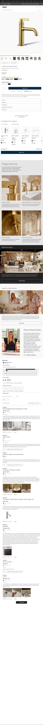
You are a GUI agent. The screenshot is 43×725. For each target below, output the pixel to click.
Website (29, 355)
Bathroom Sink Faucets (8, 10)
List (4, 74)
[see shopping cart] (38, 7)
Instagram (33, 355)
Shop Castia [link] (21, 323)
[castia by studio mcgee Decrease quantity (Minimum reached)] (3, 88)
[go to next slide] (40, 3)
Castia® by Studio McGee (17, 10)
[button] (1, 58)
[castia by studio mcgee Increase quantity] (6, 88)
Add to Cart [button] (24, 88)
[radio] (3, 79)
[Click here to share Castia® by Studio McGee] (40, 10)
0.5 (3, 84)
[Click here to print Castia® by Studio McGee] (38, 10)
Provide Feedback (21, 117)
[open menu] (40, 6)
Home (3, 10)
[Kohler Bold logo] (4, 7)
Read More (25, 96)
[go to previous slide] (2, 3)
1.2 (9, 84)
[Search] (36, 7)
